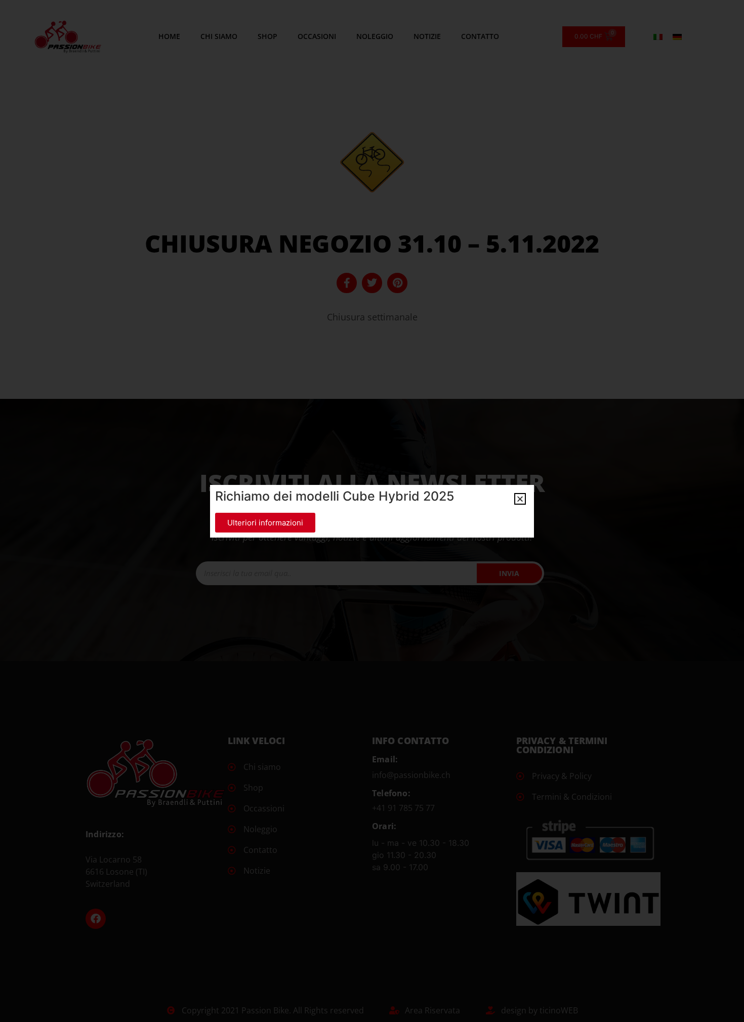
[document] (372, 511)
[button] (520, 499)
